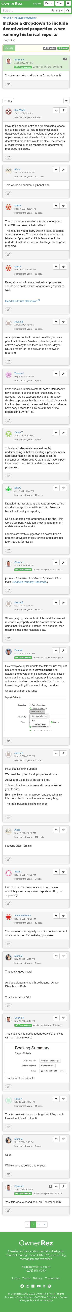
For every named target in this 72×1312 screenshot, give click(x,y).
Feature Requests (25, 17)
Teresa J (19, 373)
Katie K (18, 1098)
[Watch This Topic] (66, 100)
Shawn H (19, 59)
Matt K (17, 205)
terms (43, 1300)
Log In (37, 3)
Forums (7, 17)
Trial (59, 3)
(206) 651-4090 (36, 1270)
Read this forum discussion (21, 301)
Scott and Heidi (22, 915)
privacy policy (26, 1300)
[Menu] (68, 3)
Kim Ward (19, 110)
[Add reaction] (8, 84)
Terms (26, 1278)
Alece (17, 169)
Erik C (17, 487)
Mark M (18, 955)
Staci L (18, 871)
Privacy (38, 1278)
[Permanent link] (63, 110)
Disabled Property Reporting (29, 582)
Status (15, 1278)
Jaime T (18, 432)
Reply (9, 100)
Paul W (18, 650)
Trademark (52, 1278)
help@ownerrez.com (36, 1266)
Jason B (18, 321)
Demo (49, 3)
